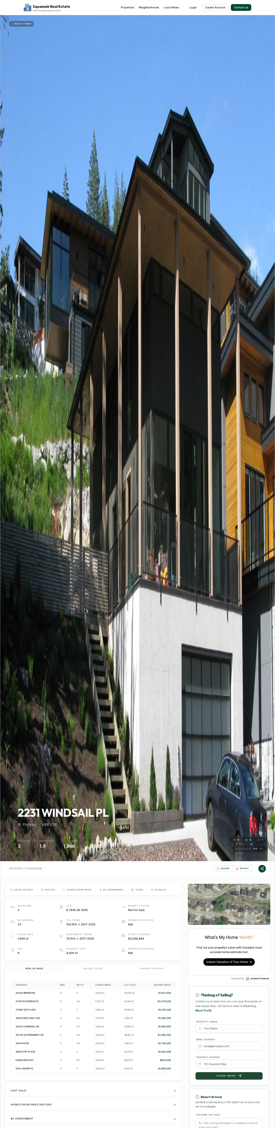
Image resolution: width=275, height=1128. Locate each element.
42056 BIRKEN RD (25, 993)
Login (193, 7)
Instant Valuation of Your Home (227, 962)
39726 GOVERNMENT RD (30, 1035)
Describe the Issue (208, 1115)
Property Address (208, 1057)
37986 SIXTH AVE (26, 1009)
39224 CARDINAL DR (27, 1026)
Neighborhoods (149, 7)
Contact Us (241, 7)
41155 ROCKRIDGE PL (27, 1001)
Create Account (215, 7)
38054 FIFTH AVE (25, 1051)
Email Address (205, 1039)
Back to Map (23, 24)
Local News (171, 7)
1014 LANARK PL (25, 1068)
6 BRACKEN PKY (25, 1060)
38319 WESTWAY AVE (28, 1018)
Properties (127, 7)
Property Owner (206, 1022)
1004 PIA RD (22, 1043)
